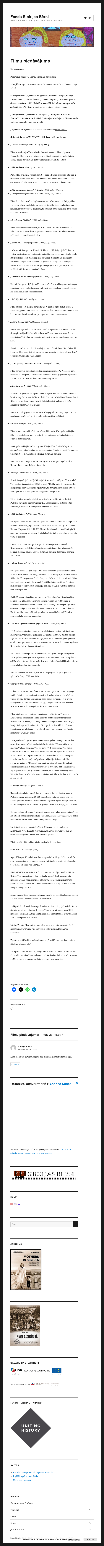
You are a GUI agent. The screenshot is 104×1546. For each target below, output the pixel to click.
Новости (14, 1496)
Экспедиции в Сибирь (21, 1503)
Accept (90, 1539)
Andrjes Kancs (60, 1083)
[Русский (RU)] (19, 1203)
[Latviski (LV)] (11, 1203)
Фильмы (14, 1509)
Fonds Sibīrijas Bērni (29, 16)
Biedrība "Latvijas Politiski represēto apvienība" (33, 1472)
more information (74, 1539)
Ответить (15, 1064)
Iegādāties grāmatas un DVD (25, 1476)
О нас (13, 1522)
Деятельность (17, 1529)
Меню (88, 18)
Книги (13, 1516)
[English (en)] (15, 1203)
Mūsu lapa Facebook (22, 1479)
